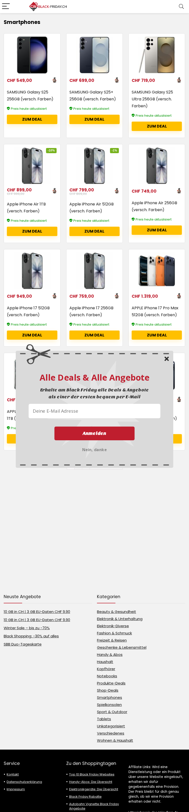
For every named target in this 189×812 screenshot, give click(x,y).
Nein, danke (94, 449)
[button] (94, 377)
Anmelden (94, 433)
